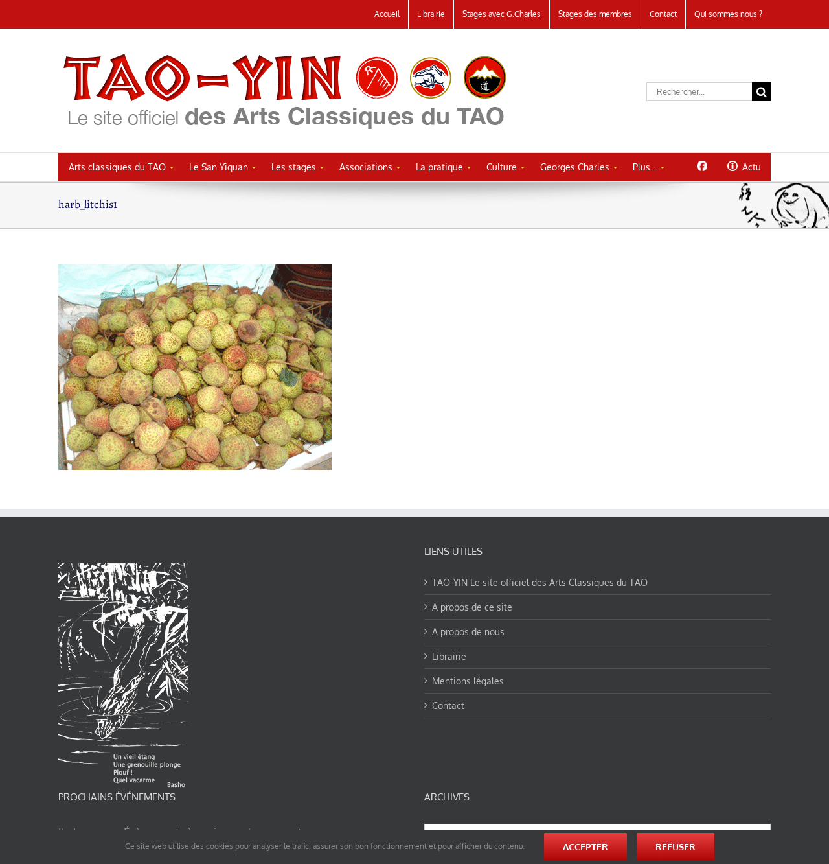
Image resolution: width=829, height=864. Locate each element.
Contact (448, 705)
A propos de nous (468, 631)
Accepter (585, 846)
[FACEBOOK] (702, 166)
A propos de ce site (472, 607)
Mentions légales (468, 680)
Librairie (449, 656)
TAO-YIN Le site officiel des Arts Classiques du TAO (540, 582)
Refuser (675, 846)
